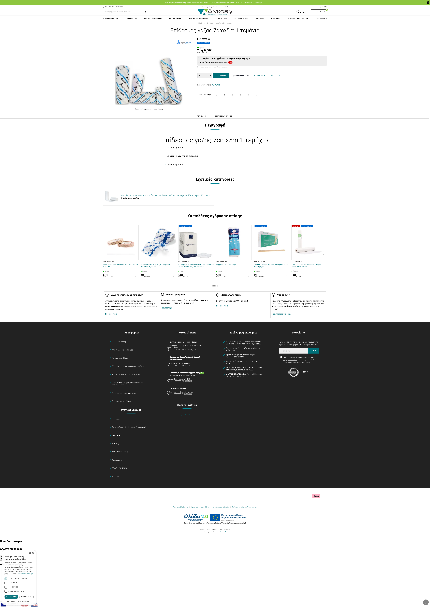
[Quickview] (135, 247)
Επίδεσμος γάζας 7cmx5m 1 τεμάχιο (219, 23)
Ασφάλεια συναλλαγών (221, 507)
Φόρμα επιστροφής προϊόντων (124, 393)
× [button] (33, 553)
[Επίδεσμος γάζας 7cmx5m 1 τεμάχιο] (149, 71)
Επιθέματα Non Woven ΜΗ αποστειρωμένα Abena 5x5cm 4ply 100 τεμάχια (196, 265)
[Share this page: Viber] (248, 94)
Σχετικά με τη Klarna (120, 358)
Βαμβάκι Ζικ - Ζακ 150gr (226, 264)
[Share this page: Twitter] (224, 94)
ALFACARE (216, 85)
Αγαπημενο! (261, 75)
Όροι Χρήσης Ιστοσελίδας (200, 507)
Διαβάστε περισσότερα (25, 574)
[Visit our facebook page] (183, 415)
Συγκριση (277, 75)
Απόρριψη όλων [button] (26, 597)
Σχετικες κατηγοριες (223, 116)
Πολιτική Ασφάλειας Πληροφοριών (244, 507)
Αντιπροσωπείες (119, 342)
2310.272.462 (109, 7)
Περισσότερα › (111, 314)
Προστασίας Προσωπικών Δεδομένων (296, 362)
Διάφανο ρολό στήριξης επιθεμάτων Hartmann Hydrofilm (156, 265)
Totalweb (223, 532)
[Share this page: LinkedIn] (240, 94)
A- (2, 556)
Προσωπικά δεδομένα (180, 507)
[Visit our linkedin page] (190, 415)
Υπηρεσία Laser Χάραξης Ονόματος (126, 374)
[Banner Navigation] (325, 255)
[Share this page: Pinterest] (232, 94)
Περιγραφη (201, 116)
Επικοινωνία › (119, 7)
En (326, 7)
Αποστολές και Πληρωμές (122, 350)
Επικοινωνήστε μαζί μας (121, 401)
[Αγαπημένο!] (135, 252)
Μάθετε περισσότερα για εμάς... (248, 344)
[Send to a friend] (256, 94)
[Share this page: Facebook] (216, 94)
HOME (200, 23)
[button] (19, 602)
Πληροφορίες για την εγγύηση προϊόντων (128, 366)
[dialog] (19, 577)
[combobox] (30, 553)
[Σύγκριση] (135, 257)
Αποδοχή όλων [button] (11, 597)
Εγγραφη (313, 351)
